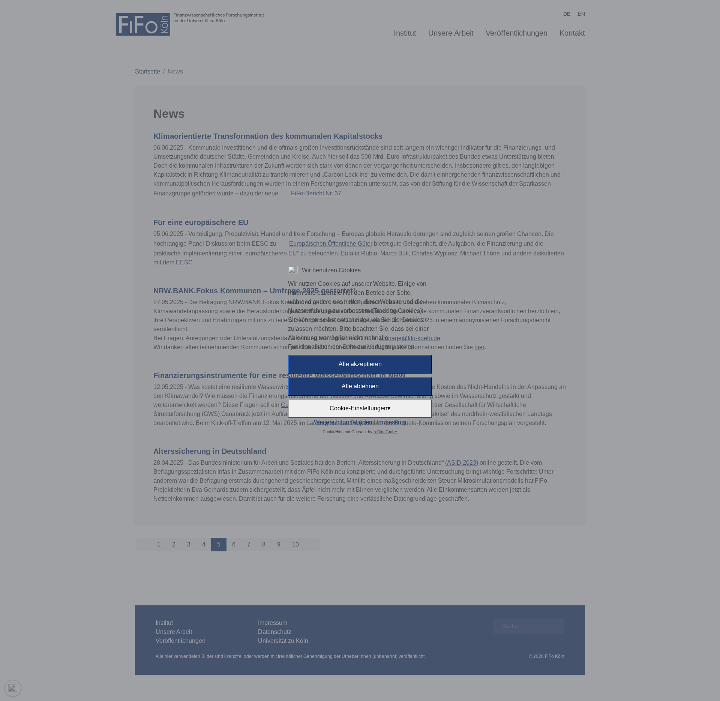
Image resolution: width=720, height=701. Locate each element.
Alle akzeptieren (360, 364)
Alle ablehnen (360, 386)
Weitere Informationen (343, 422)
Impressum (391, 422)
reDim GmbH (386, 431)
